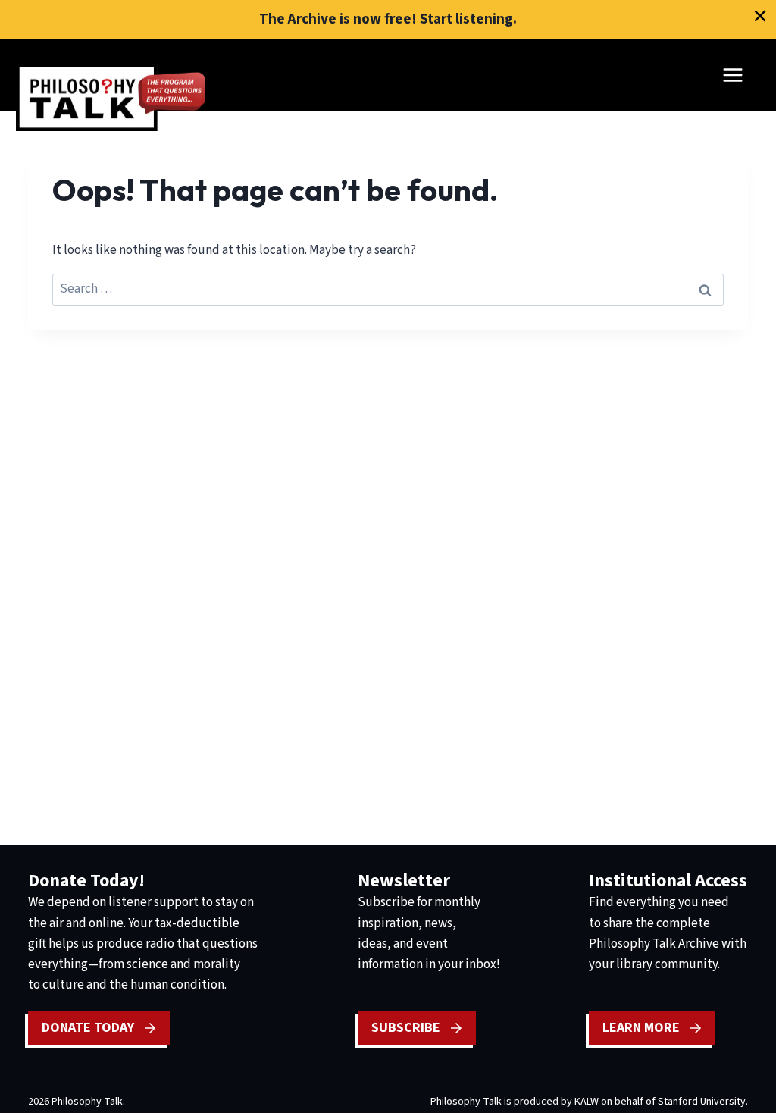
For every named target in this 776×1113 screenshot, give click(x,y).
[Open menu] (732, 74)
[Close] (760, 16)
